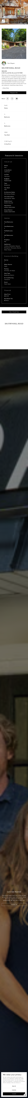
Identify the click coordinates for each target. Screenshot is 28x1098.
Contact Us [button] (14, 904)
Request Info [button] (14, 92)
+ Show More (5, 88)
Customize (14, 1090)
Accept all (14, 1093)
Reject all (14, 1086)
